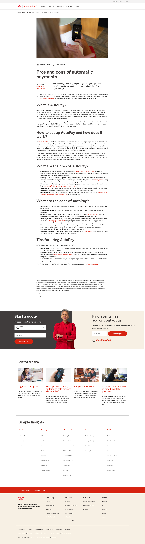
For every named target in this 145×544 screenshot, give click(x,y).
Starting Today (89, 451)
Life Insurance (45, 460)
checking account (92, 214)
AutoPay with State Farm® (45, 98)
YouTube (104, 517)
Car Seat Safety (89, 436)
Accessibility (59, 529)
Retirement (44, 465)
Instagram (104, 509)
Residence (22, 451)
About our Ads (21, 529)
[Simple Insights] (30, 7)
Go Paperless (68, 517)
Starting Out (66, 436)
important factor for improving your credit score (60, 186)
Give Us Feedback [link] (50, 517)
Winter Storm (111, 470)
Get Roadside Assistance (71, 505)
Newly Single (67, 465)
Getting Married (67, 441)
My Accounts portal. (91, 264)
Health (43, 451)
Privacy (30, 529)
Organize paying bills (28, 386)
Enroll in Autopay (69, 513)
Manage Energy (89, 441)
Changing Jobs (67, 456)
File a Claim (67, 501)
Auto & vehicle (23, 436)
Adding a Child (67, 451)
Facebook (104, 501)
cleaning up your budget (57, 221)
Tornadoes (110, 460)
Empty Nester (67, 475)
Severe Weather (112, 456)
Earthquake (110, 436)
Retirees (85, 509)
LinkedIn (104, 513)
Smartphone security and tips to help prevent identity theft (58, 389)
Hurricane (110, 451)
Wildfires (110, 465)
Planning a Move (68, 460)
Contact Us (48, 501)
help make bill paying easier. (85, 171)
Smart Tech (88, 446)
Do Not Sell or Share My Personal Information (60, 533)
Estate (42, 441)
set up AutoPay (43, 142)
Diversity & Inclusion (88, 505)
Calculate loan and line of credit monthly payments (114, 389)
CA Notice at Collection (40, 533)
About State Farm (50, 505)
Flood (108, 446)
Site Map (67, 529)
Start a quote (23, 341)
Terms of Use (49, 529)
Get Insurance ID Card (70, 520)
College (43, 436)
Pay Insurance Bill (69, 509)
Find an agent (117, 333)
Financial (43, 446)
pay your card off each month (63, 254)
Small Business (45, 470)
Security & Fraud (39, 529)
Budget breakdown (84, 386)
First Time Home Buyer (70, 446)
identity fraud (98, 180)
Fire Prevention (111, 441)
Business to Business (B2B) (52, 513)
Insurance (44, 456)
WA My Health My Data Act (25, 533)
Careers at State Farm (89, 501)
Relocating (66, 470)
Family (20, 446)
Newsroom (48, 509)
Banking (21, 441)
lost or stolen (89, 231)
